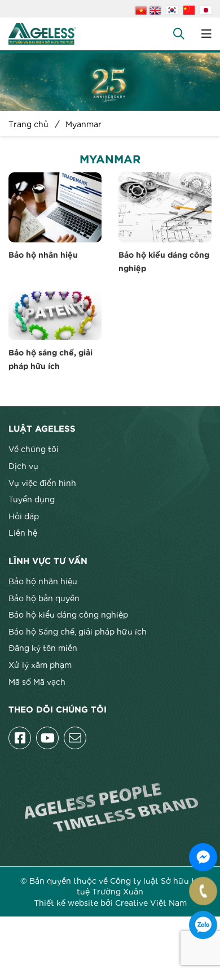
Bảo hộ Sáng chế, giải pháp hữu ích (77, 631)
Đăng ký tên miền (42, 647)
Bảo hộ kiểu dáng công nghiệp (68, 614)
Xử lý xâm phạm (40, 664)
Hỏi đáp (23, 516)
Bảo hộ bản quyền (44, 598)
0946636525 (203, 925)
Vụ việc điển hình (42, 482)
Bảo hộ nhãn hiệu (43, 255)
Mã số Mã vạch (36, 681)
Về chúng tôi (33, 449)
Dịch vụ (23, 466)
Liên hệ (22, 532)
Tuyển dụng (31, 499)
